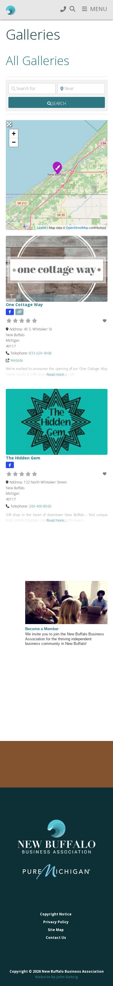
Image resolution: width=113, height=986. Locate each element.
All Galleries (37, 60)
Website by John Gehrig (56, 976)
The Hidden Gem (23, 458)
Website (16, 360)
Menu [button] (98, 9)
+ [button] (14, 133)
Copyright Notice (56, 914)
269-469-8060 (40, 506)
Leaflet (41, 227)
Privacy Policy (56, 921)
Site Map (56, 929)
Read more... (57, 374)
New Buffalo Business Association (10, 10)
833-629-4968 (40, 353)
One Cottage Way (24, 304)
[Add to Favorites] (105, 320)
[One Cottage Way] (57, 168)
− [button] (14, 142)
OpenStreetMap (77, 227)
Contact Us (56, 937)
